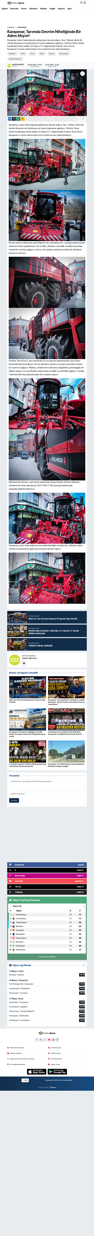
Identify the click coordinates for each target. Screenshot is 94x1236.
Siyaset (61, 9)
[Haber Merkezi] (14, 660)
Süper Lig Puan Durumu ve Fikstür (22, 1059)
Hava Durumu (56, 1048)
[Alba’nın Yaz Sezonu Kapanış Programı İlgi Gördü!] (27, 687)
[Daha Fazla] (23, 119)
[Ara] (81, 3)
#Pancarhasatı (63, 53)
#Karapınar (12, 53)
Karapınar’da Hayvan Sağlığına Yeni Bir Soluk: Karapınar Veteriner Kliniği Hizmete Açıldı (27, 734)
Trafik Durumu (56, 1053)
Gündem (33, 9)
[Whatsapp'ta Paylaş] (18, 119)
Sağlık (52, 9)
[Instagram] (45, 1040)
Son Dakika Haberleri (17, 1064)
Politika (43, 9)
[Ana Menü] (85, 3)
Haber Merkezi (29, 658)
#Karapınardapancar (15, 59)
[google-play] (57, 1072)
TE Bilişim (52, 1087)
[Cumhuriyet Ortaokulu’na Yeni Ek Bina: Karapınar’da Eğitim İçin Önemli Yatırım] (66, 719)
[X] (41, 1040)
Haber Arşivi (55, 1064)
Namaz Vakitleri (16, 1053)
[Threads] (57, 1040)
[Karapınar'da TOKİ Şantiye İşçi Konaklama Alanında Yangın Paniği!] (66, 752)
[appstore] (37, 1072)
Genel (23, 9)
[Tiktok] (53, 1040)
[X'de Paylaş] (14, 119)
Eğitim (5, 9)
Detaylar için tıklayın (47, 957)
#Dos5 (32, 53)
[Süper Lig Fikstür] (84, 965)
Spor (70, 9)
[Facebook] (37, 1040)
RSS (26, 1080)
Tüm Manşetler (56, 1059)
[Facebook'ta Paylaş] (9, 119)
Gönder (14, 800)
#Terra (42, 53)
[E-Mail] (24, 663)
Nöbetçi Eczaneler (17, 1048)
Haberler (10, 27)
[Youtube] (49, 1040)
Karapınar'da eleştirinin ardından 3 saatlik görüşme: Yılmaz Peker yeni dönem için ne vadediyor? (66, 702)
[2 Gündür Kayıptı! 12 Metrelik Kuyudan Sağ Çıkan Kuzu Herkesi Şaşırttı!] (27, 752)
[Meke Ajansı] (15, 2)
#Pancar (51, 53)
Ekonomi (14, 9)
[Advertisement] (47, 834)
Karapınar (22, 27)
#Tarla (23, 53)
